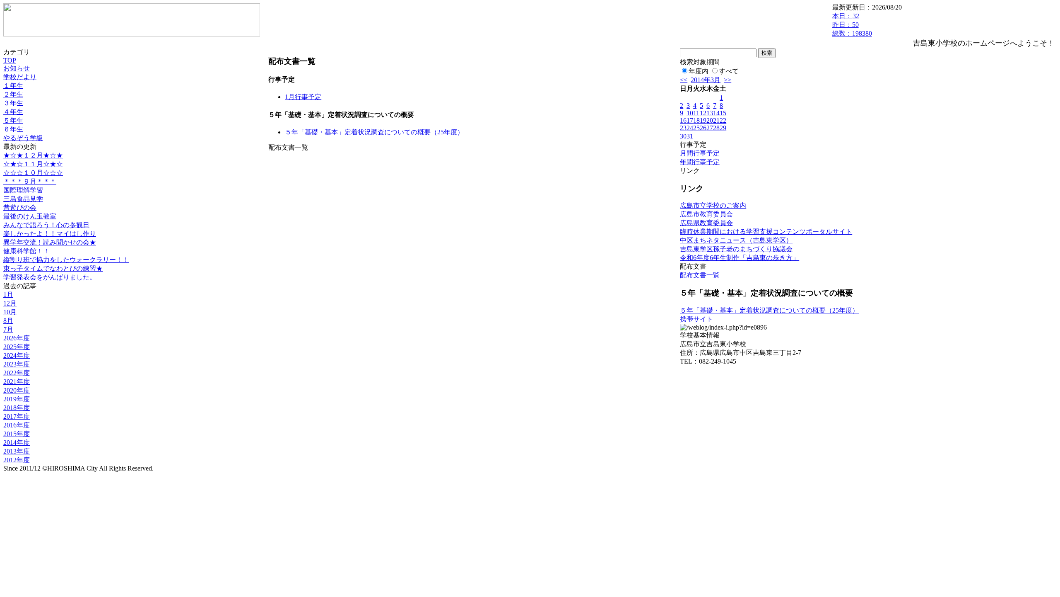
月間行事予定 (700, 153)
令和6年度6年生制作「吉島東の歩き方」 (739, 257)
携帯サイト (696, 319)
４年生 (13, 111)
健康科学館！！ (26, 251)
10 (690, 112)
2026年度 (16, 338)
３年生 (13, 103)
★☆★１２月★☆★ (33, 155)
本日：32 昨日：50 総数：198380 (852, 24)
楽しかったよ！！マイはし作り (49, 233)
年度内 (698, 71)
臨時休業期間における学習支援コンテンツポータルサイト (766, 231)
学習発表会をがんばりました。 (49, 277)
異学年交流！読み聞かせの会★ (49, 242)
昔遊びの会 (19, 207)
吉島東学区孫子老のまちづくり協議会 (736, 248)
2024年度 (16, 355)
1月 (8, 294)
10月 (10, 311)
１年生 (13, 85)
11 (696, 112)
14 (716, 112)
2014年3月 (705, 79)
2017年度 (16, 416)
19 (703, 120)
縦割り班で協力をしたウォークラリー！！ (66, 259)
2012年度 (16, 460)
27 (709, 127)
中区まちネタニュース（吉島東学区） (736, 240)
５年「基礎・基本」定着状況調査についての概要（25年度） (374, 132)
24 (690, 127)
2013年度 (16, 451)
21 (716, 120)
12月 (10, 303)
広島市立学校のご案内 (713, 205)
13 (709, 112)
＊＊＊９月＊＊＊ (29, 181)
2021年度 (16, 381)
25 (696, 127)
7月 (8, 329)
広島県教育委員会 (706, 222)
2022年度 (16, 372)
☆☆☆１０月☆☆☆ (33, 172)
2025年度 (16, 346)
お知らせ (16, 68)
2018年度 (16, 407)
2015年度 (16, 433)
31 (690, 136)
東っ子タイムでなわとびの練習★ (53, 268)
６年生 (13, 129)
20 (709, 120)
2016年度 (16, 425)
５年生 (13, 120)
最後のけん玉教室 (29, 216)
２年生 (13, 94)
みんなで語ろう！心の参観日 (46, 224)
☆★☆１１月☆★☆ (33, 163)
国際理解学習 (23, 190)
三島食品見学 (23, 198)
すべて (729, 71)
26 (703, 127)
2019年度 (16, 399)
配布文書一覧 (700, 275)
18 (696, 120)
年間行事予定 (700, 161)
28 (716, 127)
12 (703, 112)
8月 (8, 320)
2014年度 (16, 442)
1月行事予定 (303, 96)
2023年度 (16, 364)
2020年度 (16, 390)
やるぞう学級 (23, 137)
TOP (9, 60)
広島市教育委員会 (706, 214)
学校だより (19, 76)
